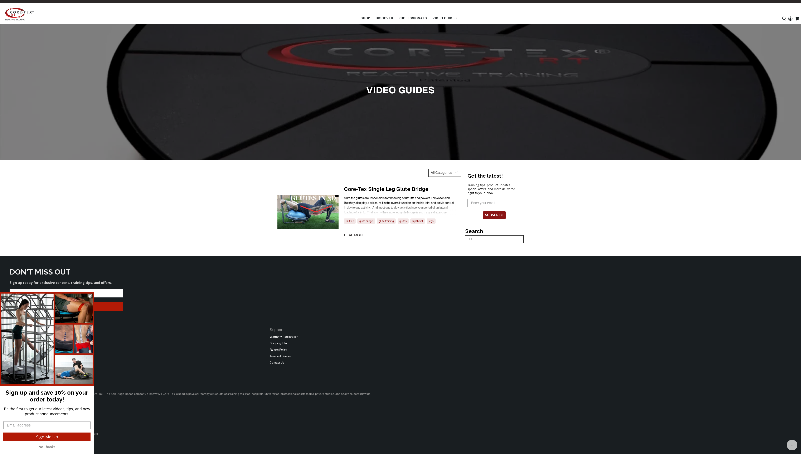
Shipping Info (278, 343)
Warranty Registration (284, 336)
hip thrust (417, 221)
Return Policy (278, 349)
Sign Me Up (47, 437)
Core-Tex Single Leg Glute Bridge (386, 189)
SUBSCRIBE (494, 215)
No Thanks (47, 447)
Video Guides (444, 18)
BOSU (350, 221)
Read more (354, 235)
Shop (365, 18)
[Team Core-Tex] (19, 14)
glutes (403, 221)
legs (431, 221)
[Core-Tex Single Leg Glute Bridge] (308, 212)
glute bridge (366, 221)
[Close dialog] (90, 296)
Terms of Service (280, 356)
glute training (386, 221)
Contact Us (277, 362)
